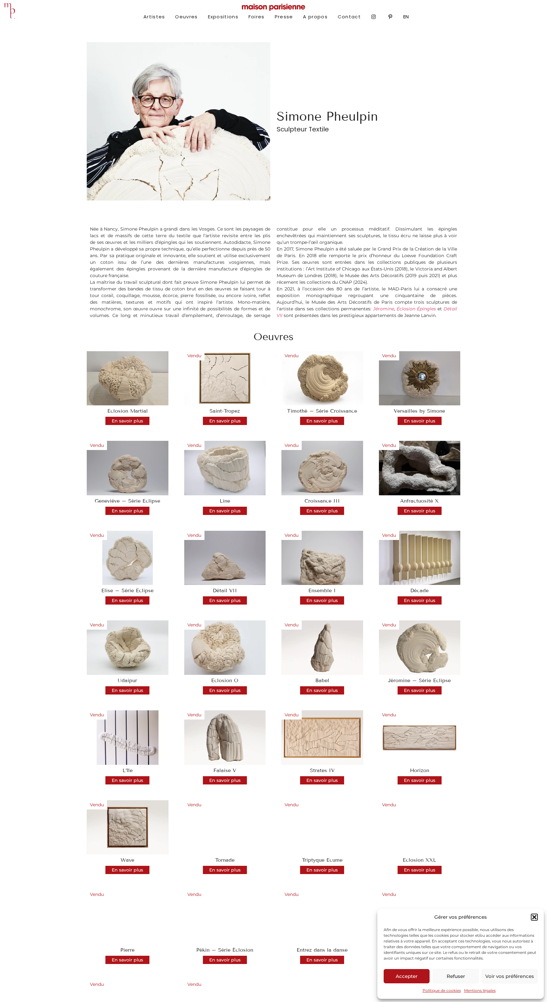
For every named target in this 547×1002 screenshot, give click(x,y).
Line (225, 501)
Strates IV (322, 770)
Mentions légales (480, 990)
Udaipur (127, 680)
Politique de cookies (442, 990)
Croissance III (322, 501)
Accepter (407, 976)
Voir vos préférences (509, 976)
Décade (419, 590)
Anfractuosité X (419, 501)
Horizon (419, 770)
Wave (127, 860)
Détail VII (225, 590)
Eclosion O (224, 680)
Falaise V (224, 770)
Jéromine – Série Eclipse (419, 680)
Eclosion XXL (419, 860)
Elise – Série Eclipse (127, 590)
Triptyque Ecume (322, 860)
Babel (322, 680)
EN (406, 16)
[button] (534, 917)
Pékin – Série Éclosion (224, 950)
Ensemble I (322, 590)
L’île (128, 770)
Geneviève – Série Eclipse (127, 501)
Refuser (456, 976)
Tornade (225, 860)
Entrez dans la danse (322, 950)
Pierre (127, 950)
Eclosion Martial (127, 411)
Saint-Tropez (225, 411)
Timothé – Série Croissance (322, 411)
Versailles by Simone (419, 411)
